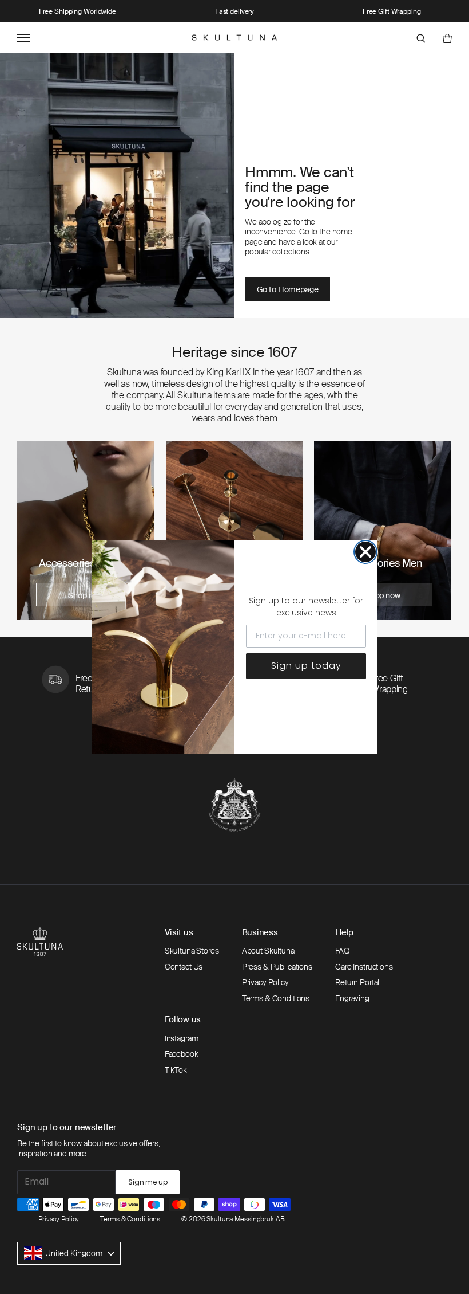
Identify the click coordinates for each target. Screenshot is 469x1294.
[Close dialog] (365, 552)
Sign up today (306, 665)
